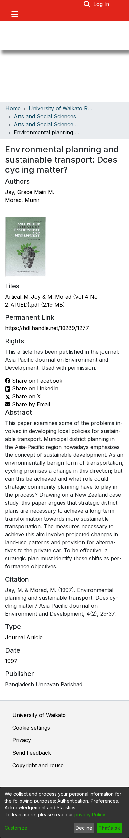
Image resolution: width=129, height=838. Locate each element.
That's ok (109, 828)
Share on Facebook (36, 380)
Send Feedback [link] (31, 752)
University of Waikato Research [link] (62, 108)
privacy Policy (89, 814)
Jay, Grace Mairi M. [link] (29, 192)
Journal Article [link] (24, 637)
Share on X (25, 396)
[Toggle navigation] (14, 14)
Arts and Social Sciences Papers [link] (47, 124)
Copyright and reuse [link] (38, 765)
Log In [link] (101, 4)
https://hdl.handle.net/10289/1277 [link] (47, 328)
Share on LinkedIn (34, 388)
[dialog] (64, 812)
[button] (87, 4)
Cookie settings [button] (31, 727)
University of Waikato (39, 715)
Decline (84, 828)
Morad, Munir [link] (22, 200)
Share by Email (30, 404)
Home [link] (13, 108)
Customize (16, 828)
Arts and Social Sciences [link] (45, 116)
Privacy (21, 740)
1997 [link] (11, 661)
